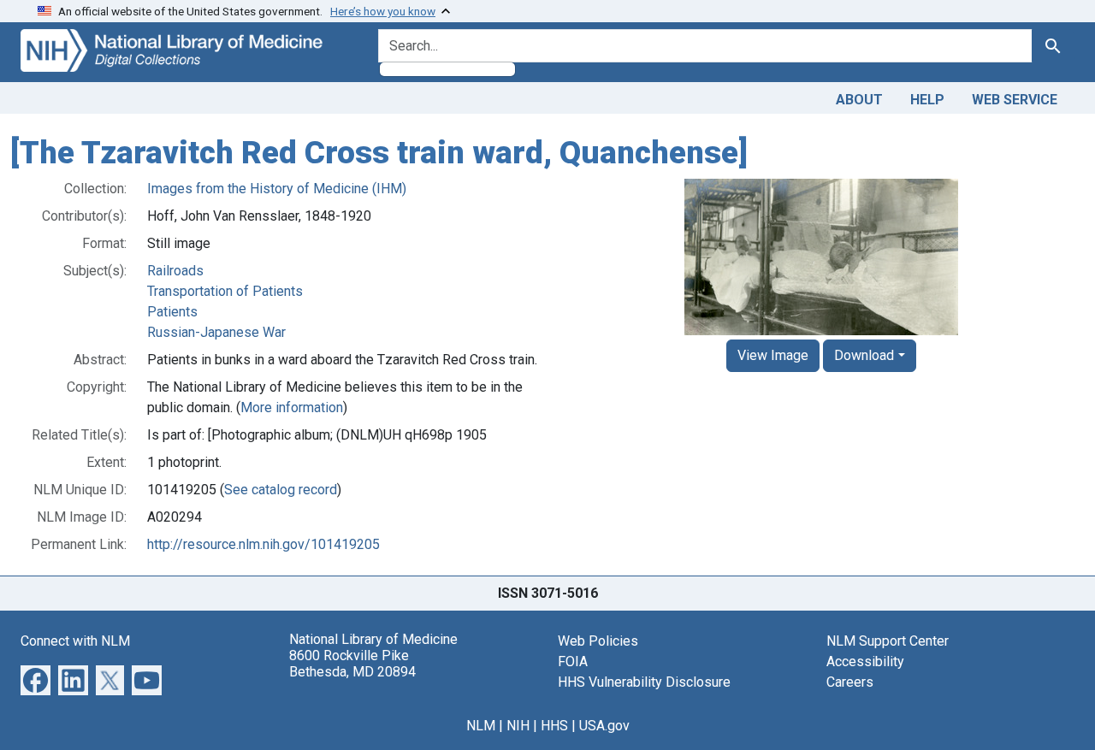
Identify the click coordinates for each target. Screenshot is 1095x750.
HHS (554, 726)
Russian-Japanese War (216, 332)
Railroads (175, 271)
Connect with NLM (75, 641)
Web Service (1014, 100)
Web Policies (598, 641)
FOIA (573, 661)
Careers (849, 682)
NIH (518, 726)
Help (927, 100)
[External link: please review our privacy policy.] (35, 678)
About (859, 100)
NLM (480, 726)
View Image (772, 355)
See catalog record (280, 489)
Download (864, 355)
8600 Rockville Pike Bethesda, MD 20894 (352, 663)
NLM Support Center (887, 641)
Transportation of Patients (225, 291)
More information (291, 407)
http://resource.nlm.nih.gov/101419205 (263, 544)
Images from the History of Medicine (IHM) (276, 188)
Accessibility (865, 661)
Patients (172, 312)
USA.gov (604, 726)
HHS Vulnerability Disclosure (644, 682)
